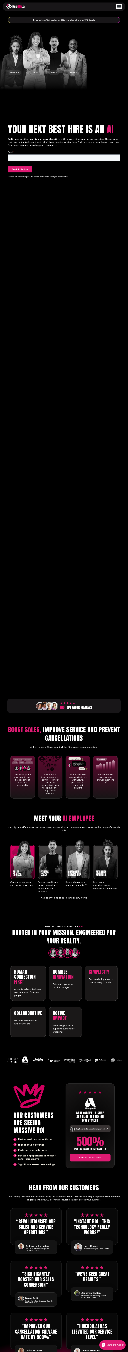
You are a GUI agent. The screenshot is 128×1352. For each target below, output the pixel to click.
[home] (15, 6)
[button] (118, 6)
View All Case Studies (90, 1157)
